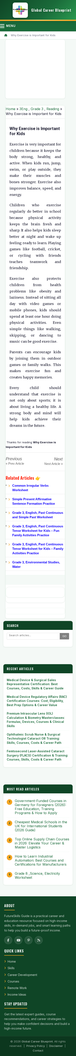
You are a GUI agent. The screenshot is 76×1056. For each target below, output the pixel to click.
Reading (52, 109)
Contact (38, 1050)
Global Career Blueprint (37, 1041)
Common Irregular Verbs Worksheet (30, 488)
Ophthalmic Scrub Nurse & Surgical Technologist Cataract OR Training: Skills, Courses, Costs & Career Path (34, 738)
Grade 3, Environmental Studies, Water (36, 564)
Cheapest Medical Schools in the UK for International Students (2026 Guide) (41, 826)
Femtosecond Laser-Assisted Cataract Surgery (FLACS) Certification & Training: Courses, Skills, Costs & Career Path (37, 755)
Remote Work (17, 988)
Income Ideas (17, 994)
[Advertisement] (35, 69)
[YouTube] (18, 940)
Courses (13, 981)
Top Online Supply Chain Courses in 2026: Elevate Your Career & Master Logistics (42, 843)
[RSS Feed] (39, 940)
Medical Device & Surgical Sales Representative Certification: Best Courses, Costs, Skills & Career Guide (35, 684)
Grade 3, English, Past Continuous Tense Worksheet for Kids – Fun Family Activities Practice (37, 530)
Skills (11, 968)
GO (64, 636)
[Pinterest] (28, 940)
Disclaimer (56, 1046)
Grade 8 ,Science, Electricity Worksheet (37, 876)
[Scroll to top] (66, 1047)
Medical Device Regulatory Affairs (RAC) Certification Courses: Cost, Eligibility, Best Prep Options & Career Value (37, 701)
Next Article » (53, 464)
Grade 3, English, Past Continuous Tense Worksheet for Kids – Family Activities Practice (37, 548)
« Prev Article (15, 463)
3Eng (23, 109)
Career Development (22, 975)
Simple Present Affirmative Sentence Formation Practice (33, 501)
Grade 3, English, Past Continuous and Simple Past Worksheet (37, 515)
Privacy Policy (35, 1046)
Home (10, 109)
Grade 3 (37, 109)
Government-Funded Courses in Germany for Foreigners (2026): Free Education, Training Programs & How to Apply (40, 807)
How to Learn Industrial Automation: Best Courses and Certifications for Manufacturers (40, 860)
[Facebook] (8, 940)
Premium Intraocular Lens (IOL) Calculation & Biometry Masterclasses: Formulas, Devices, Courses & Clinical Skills (36, 720)
